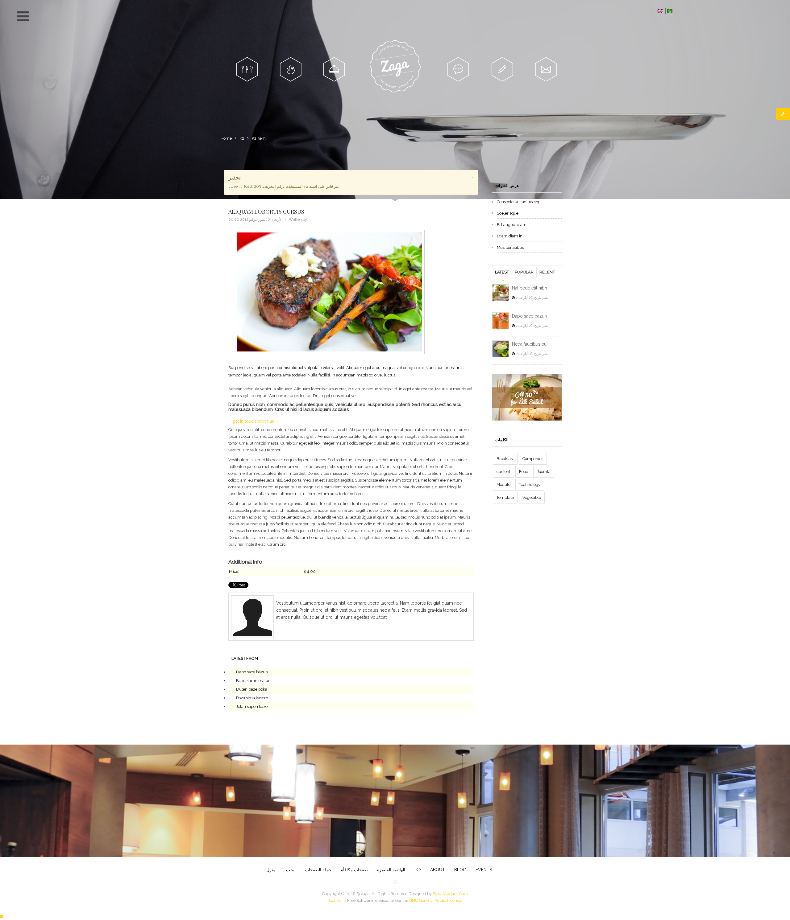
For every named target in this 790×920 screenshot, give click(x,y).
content (503, 471)
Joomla (544, 471)
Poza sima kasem (252, 698)
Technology (529, 484)
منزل (271, 869)
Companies (532, 458)
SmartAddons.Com (450, 893)
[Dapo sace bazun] (500, 320)
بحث (289, 869)
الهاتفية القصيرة (391, 869)
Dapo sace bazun (252, 672)
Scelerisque (507, 213)
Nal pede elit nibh (529, 287)
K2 (241, 138)
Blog (460, 869)
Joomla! (335, 900)
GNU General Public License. (435, 900)
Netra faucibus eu (529, 344)
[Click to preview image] (329, 292)
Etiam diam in (509, 236)
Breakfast (505, 458)
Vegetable (531, 497)
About (437, 869)
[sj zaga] (395, 66)
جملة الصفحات (318, 869)
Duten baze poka (251, 689)
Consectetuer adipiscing (519, 201)
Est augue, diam (511, 224)
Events (484, 869)
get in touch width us (253, 421)
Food (523, 471)
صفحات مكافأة (354, 869)
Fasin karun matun (253, 680)
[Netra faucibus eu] (500, 348)
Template (505, 497)
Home (226, 138)
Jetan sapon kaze (252, 706)
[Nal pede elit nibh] (500, 292)
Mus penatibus (510, 247)
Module (503, 484)
